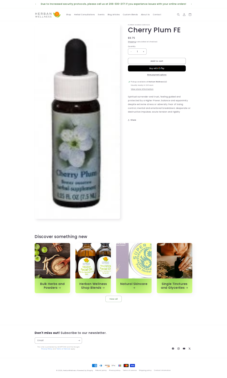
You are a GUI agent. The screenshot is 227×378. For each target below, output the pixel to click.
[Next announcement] (191, 4)
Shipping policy (145, 370)
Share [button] (133, 120)
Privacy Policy (46, 349)
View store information (142, 89)
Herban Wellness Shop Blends (93, 286)
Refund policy (101, 370)
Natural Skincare (133, 284)
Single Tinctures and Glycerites (174, 286)
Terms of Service (63, 349)
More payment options (157, 75)
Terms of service (129, 370)
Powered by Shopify (85, 370)
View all (113, 298)
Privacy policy (114, 370)
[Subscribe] (79, 340)
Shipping (132, 42)
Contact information (162, 370)
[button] (178, 14)
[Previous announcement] (35, 4)
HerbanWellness (70, 370)
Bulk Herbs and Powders (52, 286)
